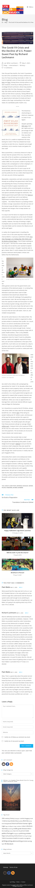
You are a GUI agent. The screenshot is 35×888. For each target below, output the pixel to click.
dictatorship (14, 821)
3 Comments (8, 68)
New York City (17, 831)
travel (15, 838)
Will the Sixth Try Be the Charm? (17, 553)
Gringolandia (8, 823)
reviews (28, 833)
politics (4, 487)
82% (18, 413)
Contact (23, 882)
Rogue (4, 836)
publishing (9, 487)
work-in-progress (25, 838)
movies (11, 831)
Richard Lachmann (18, 487)
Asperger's (17, 818)
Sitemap (5, 867)
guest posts (13, 485)
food (3, 823)
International (13, 65)
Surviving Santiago (27, 836)
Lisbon (24, 826)
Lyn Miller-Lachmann (11, 63)
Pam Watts (6, 587)
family (30, 821)
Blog (5, 65)
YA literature (9, 844)
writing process (22, 841)
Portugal (10, 833)
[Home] (2, 22)
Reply (21, 587)
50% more (25, 126)
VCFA (18, 838)
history (31, 485)
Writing (22, 65)
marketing (10, 828)
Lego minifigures (9, 826)
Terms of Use (13, 867)
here (3, 82)
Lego (3, 826)
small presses (18, 836)
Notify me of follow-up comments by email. (17, 737)
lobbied (18, 444)
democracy (6, 821)
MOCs (29, 828)
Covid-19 (7, 485)
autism (22, 818)
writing (4, 841)
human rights (27, 823)
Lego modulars (17, 826)
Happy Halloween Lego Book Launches (17, 531)
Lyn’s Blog (12, 882)
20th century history (8, 818)
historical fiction (17, 823)
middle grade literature (20, 828)
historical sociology (22, 485)
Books (18, 882)
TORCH (4, 838)
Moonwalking (5, 831)
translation (9, 838)
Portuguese (16, 833)
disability (20, 821)
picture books (25, 831)
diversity (25, 821)
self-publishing (10, 836)
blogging (27, 818)
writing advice (12, 841)
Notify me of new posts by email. (14, 741)
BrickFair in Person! (17, 573)
